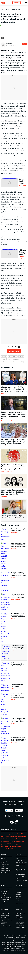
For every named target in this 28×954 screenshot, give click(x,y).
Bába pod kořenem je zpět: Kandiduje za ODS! (18, 529)
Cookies (23, 944)
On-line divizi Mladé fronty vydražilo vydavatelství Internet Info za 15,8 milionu (23, 181)
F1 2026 (17, 898)
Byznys (8, 9)
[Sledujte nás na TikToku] (22, 816)
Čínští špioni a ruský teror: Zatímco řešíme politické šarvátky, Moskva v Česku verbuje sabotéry (18, 544)
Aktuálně (3, 854)
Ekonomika (19, 909)
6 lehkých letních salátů (21, 880)
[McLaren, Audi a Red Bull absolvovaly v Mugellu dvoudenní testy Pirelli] (5, 726)
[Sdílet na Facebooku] (9, 347)
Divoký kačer (4, 904)
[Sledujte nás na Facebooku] (12, 816)
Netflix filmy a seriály (6, 926)
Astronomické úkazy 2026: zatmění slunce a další (21, 869)
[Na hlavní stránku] (3, 2)
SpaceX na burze (5, 913)
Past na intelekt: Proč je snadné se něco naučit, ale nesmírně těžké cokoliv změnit (18, 596)
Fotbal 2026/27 (19, 892)
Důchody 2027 (19, 917)
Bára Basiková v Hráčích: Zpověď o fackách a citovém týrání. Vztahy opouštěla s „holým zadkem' (18, 739)
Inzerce (20, 801)
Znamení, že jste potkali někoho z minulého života (21, 864)
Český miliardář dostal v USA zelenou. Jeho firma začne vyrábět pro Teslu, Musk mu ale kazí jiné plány (13, 415)
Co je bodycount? (5, 872)
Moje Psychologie (6, 834)
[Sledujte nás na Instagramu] (15, 816)
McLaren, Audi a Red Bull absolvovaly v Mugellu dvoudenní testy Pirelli (18, 720)
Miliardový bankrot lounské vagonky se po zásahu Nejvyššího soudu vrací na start (22, 252)
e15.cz (2, 9)
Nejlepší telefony (5, 915)
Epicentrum (4, 858)
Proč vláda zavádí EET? (6, 897)
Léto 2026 (18, 854)
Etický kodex (6, 950)
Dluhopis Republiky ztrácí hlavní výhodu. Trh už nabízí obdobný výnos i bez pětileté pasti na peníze (14, 389)
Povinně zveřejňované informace (17, 950)
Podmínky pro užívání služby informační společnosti (14, 942)
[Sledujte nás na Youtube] (19, 816)
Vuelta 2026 (9, 849)
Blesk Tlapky (15, 834)
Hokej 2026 (18, 894)
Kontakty (5, 801)
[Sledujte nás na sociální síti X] (9, 816)
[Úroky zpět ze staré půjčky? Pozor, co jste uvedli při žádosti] (14, 507)
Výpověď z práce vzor (6, 901)
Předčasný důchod (20, 913)
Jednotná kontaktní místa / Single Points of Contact (13, 948)
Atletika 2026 (19, 901)
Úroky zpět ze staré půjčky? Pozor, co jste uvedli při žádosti (13, 517)
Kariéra (21, 804)
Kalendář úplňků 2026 (6, 870)
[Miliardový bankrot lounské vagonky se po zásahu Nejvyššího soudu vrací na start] (9, 253)
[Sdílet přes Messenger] (15, 347)
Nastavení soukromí (8, 946)
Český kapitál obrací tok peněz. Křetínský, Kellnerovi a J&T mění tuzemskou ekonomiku (13, 492)
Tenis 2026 (18, 896)
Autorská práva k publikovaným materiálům (13, 940)
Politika (3, 886)
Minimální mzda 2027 (21, 920)
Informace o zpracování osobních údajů (11, 944)
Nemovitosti (9, 839)
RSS (15, 804)
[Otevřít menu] (25, 2)
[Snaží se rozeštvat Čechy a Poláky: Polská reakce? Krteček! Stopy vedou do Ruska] (5, 704)
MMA (17, 890)
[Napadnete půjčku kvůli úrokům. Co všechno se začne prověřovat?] (6, 652)
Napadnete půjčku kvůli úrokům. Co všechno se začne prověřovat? (18, 647)
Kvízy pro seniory (5, 868)
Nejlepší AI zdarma (5, 917)
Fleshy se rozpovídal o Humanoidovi (17, 685)
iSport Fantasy (10, 836)
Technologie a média (16, 9)
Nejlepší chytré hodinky (6, 920)
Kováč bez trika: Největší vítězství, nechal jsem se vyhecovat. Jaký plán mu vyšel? (17, 664)
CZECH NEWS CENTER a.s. (20, 934)
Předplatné (8, 804)
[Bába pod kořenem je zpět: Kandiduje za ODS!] (5, 534)
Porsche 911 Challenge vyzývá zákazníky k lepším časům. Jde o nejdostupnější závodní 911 (18, 574)
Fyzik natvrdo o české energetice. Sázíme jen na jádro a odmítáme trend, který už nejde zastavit (13, 467)
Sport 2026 (19, 886)
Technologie (4, 909)
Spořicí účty (18, 915)
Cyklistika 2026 (19, 903)
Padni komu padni (5, 899)
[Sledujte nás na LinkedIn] (5, 816)
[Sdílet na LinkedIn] (19, 347)
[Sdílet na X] (12, 347)
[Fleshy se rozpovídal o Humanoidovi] (5, 687)
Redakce (13, 801)
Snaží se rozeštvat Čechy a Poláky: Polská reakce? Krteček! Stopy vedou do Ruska (18, 695)
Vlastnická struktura (18, 946)
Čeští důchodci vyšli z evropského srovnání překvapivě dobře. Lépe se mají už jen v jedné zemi (13, 442)
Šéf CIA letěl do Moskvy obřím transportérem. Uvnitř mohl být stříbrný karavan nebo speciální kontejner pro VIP (18, 615)
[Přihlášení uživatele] (22, 2)
